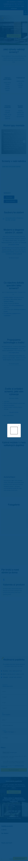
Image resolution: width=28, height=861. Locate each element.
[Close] (19, 426)
